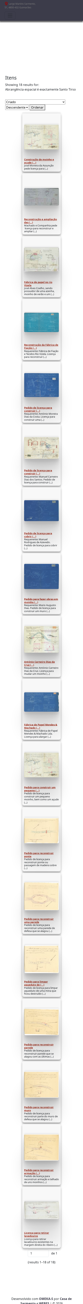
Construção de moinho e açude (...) (39, 161)
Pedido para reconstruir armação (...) (39, 1171)
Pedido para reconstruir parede (39, 1046)
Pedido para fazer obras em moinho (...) (41, 600)
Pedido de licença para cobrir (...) (38, 535)
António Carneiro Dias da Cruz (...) (39, 663)
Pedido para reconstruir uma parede (39, 920)
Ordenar (37, 107)
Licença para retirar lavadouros (36, 1234)
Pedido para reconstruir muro (39, 1108)
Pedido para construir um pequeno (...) (40, 789)
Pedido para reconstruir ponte (39, 854)
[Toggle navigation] (10, 15)
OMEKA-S (46, 1299)
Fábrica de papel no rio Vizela (38, 283)
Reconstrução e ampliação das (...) (40, 220)
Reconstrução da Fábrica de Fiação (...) (41, 346)
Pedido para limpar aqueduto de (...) (36, 983)
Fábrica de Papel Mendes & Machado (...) (40, 726)
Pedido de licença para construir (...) (38, 409)
